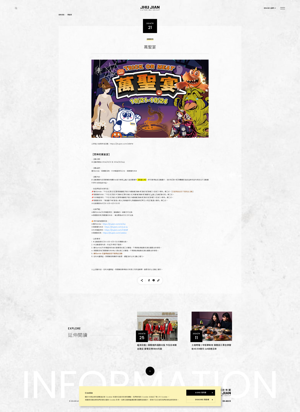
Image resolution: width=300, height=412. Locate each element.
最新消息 (61, 15)
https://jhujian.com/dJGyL (114, 224)
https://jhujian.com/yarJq (116, 227)
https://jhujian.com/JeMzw (115, 233)
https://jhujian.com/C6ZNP (116, 230)
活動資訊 (150, 39)
